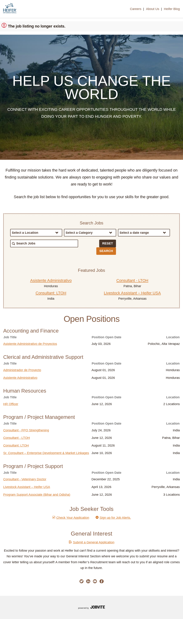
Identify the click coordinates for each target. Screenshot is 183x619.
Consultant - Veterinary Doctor (24, 479)
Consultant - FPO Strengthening (26, 430)
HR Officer (10, 404)
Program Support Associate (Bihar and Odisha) (36, 494)
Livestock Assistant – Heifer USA (132, 293)
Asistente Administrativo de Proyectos (30, 344)
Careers (135, 9)
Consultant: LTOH (51, 293)
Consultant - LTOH (132, 280)
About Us (152, 9)
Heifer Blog (172, 9)
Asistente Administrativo (51, 280)
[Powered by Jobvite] (91, 608)
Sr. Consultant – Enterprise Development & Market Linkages (46, 453)
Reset (107, 243)
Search (106, 251)
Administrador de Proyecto (22, 370)
